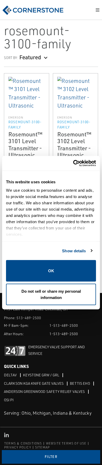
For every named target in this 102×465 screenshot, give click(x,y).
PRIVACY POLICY (17, 447)
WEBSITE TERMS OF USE (66, 443)
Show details (74, 250)
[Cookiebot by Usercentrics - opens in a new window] (73, 163)
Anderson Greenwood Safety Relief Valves (44, 391)
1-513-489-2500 (63, 325)
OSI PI (9, 400)
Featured (30, 57)
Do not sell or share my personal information (51, 294)
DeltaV (10, 375)
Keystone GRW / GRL (41, 375)
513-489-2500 (28, 318)
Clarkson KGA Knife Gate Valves (34, 383)
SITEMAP (42, 447)
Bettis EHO (80, 383)
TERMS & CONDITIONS (23, 443)
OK (51, 271)
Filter (51, 457)
